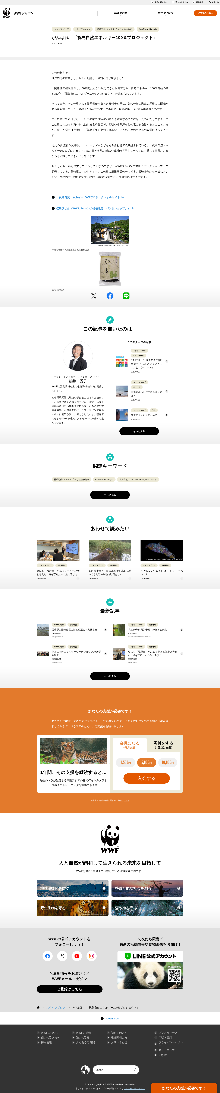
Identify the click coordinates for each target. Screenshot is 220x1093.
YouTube (77, 956)
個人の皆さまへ (161, 2)
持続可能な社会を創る (149, 891)
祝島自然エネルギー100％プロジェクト (138, 479)
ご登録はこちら (70, 989)
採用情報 (46, 1042)
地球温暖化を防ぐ (74, 891)
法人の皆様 (82, 1037)
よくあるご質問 (85, 1042)
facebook (110, 296)
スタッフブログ (61, 29)
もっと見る (139, 431)
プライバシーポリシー (171, 1044)
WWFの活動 (120, 13)
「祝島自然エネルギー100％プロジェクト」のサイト (88, 197)
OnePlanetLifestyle (148, 29)
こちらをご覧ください (134, 1088)
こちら (126, 800)
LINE (126, 296)
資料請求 (199, 2)
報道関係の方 (119, 1037)
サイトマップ (167, 1050)
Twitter (94, 296)
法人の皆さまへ (181, 2)
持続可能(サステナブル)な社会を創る (114, 29)
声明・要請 (165, 1037)
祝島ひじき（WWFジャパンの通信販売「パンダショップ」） (93, 208)
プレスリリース (168, 1032)
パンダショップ (83, 29)
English (163, 1054)
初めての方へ (119, 1032)
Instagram (92, 956)
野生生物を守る (74, 910)
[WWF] (38, 1007)
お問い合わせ (119, 1042)
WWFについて (166, 13)
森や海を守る (149, 910)
